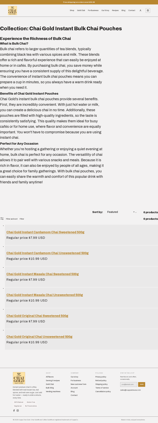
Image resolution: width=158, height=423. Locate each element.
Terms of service (102, 388)
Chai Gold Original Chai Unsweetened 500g (39, 336)
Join (142, 384)
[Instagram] (18, 410)
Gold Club (81, 10)
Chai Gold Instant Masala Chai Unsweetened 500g (44, 295)
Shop (72, 10)
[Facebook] (14, 410)
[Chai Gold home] (12, 10)
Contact (131, 10)
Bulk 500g (50, 388)
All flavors (50, 377)
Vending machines (53, 391)
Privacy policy (100, 377)
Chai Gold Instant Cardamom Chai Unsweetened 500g (47, 253)
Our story (74, 377)
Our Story (105, 10)
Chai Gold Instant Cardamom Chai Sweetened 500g (45, 232)
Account (74, 388)
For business (76, 380)
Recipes (115, 10)
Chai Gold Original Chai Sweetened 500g (37, 315)
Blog (123, 10)
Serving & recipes (53, 380)
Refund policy (100, 380)
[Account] (140, 10)
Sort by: (97, 212)
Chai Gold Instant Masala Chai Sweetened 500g (42, 274)
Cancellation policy (103, 391)
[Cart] (148, 10)
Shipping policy (101, 384)
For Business (93, 10)
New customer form (78, 384)
